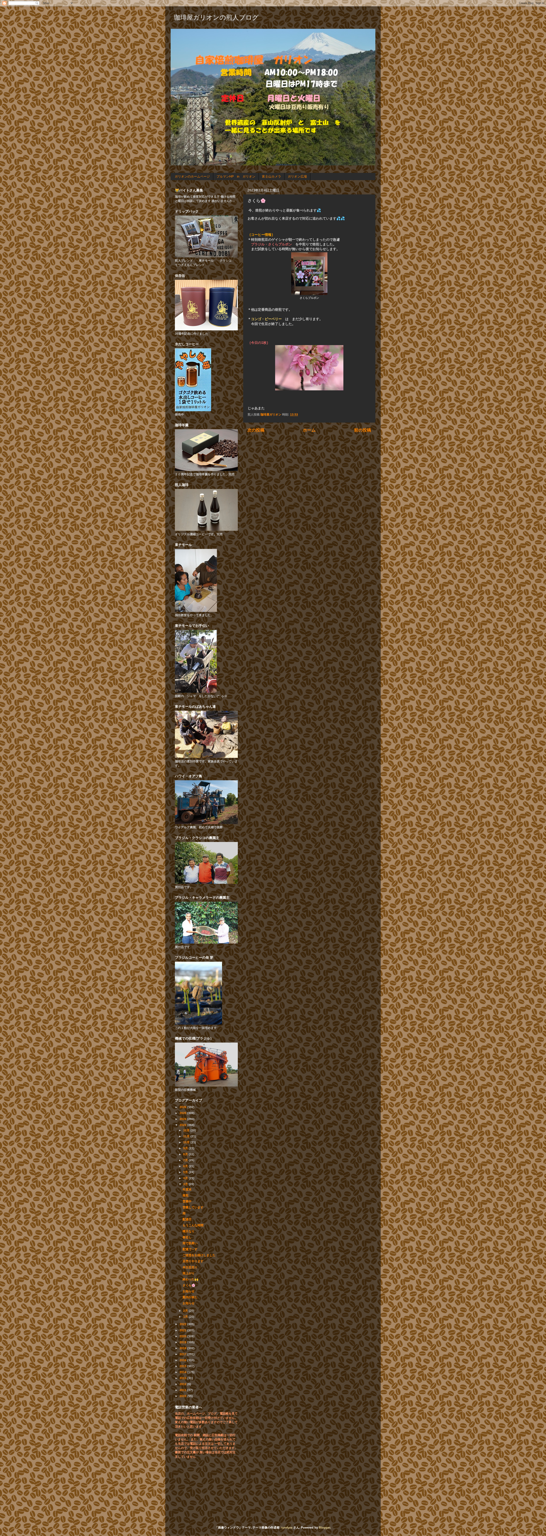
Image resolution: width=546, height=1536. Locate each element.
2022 (183, 1324)
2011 (183, 1390)
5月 (186, 1172)
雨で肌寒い (190, 1243)
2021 (183, 1330)
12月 (186, 1130)
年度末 (187, 1189)
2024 (183, 1119)
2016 (183, 1360)
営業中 (187, 1201)
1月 (186, 1316)
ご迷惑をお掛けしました (199, 1255)
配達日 (187, 1219)
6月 (186, 1166)
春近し (187, 1237)
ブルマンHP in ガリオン (235, 176)
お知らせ (189, 1291)
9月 (186, 1148)
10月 (186, 1142)
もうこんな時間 (193, 1225)
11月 (186, 1136)
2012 (183, 1384)
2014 (183, 1372)
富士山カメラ (271, 176)
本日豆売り (190, 1267)
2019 (183, 1342)
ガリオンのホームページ (192, 176)
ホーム (309, 430)
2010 (183, 1396)
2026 (183, 1107)
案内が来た (190, 1297)
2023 (183, 1125)
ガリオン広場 (297, 176)
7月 (186, 1160)
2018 (183, 1348)
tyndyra (286, 1527)
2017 (183, 1354)
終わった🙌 (190, 1279)
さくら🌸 (189, 1285)
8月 (186, 1154)
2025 (183, 1113)
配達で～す (190, 1249)
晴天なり (189, 1231)
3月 (186, 1184)
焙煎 (186, 1195)
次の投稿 (255, 430)
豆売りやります (193, 1261)
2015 (183, 1366)
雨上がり (189, 1273)
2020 (183, 1336)
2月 (186, 1310)
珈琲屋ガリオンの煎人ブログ (216, 17)
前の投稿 (362, 430)
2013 (183, 1378)
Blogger (324, 1527)
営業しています (193, 1207)
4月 (186, 1178)
